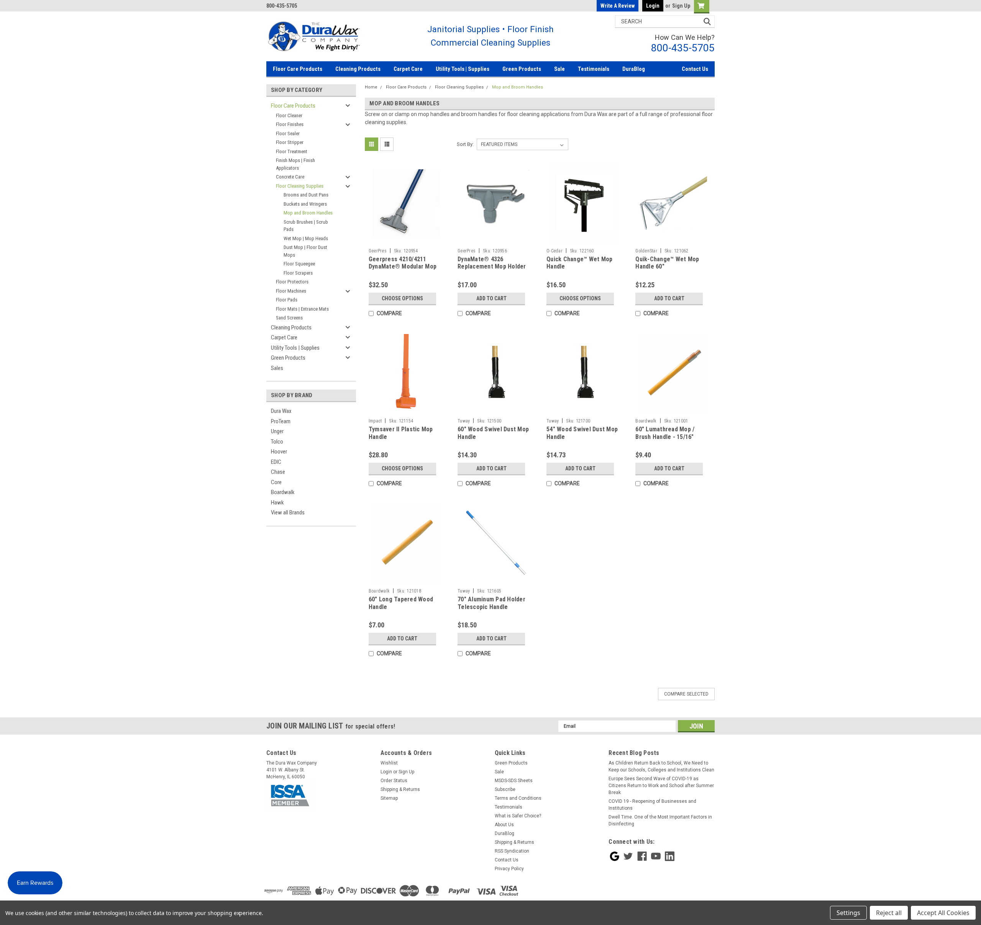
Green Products (521, 68)
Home (371, 87)
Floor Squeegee (299, 264)
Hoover (279, 451)
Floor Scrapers (298, 273)
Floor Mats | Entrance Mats (302, 309)
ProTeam (280, 421)
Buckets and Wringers (305, 204)
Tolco (277, 441)
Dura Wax (281, 411)
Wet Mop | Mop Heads (306, 238)
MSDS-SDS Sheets (514, 780)
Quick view (406, 239)
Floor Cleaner (289, 115)
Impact (375, 421)
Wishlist (389, 763)
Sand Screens (289, 318)
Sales (277, 368)
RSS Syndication (512, 851)
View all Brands (288, 512)
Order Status (394, 780)
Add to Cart (491, 298)
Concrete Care (290, 177)
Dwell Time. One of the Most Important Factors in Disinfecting (660, 820)
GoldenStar (646, 251)
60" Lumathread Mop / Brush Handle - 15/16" (664, 433)
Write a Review (617, 6)
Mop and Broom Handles (308, 213)
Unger (277, 431)
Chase (278, 471)
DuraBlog (633, 68)
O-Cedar (554, 251)
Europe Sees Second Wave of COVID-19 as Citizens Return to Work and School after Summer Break (661, 785)
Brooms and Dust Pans (306, 195)
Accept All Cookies (943, 913)
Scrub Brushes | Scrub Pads (306, 225)
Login (652, 6)
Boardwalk (283, 492)
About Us (504, 824)
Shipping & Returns (400, 789)
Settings (848, 913)
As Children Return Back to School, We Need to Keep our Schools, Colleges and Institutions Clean (661, 766)
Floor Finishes (289, 124)
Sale (559, 68)
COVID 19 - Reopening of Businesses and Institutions (652, 805)
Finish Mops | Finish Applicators (295, 164)
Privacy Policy (509, 868)
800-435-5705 (683, 48)
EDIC (276, 461)
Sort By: (465, 144)
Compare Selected (686, 694)
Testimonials (593, 68)
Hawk (277, 502)
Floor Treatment (291, 151)
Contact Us (695, 68)
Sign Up (681, 6)
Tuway (464, 421)
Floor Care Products (297, 68)
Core (276, 482)
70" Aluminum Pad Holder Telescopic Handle (491, 603)
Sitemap (389, 798)
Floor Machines (291, 291)
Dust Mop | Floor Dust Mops (305, 251)
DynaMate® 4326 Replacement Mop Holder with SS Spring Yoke (492, 266)
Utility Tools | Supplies (462, 68)
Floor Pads (286, 300)
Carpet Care (408, 68)
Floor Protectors (292, 282)
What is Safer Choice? (518, 816)
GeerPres (378, 251)
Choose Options (402, 298)
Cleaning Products (358, 68)
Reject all (889, 913)
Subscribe (505, 789)
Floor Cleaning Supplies (299, 186)
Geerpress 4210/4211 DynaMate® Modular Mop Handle (402, 266)
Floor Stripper (289, 142)
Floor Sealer (288, 133)
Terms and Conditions (518, 798)
